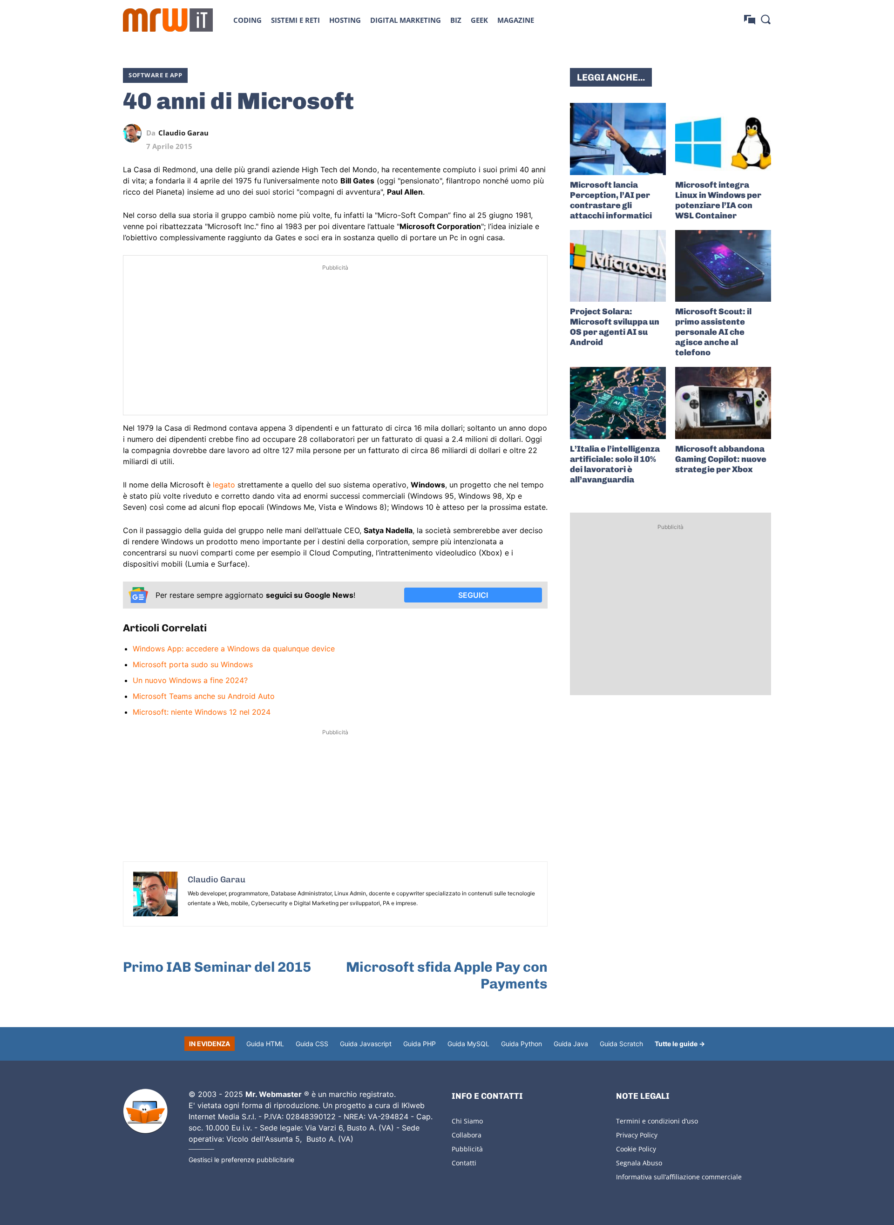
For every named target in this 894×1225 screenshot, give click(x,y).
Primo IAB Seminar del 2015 (217, 967)
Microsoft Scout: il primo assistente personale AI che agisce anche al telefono (713, 332)
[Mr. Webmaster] (145, 1111)
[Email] (538, 133)
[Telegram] (517, 133)
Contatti (464, 1162)
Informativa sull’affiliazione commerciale (679, 1176)
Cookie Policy (636, 1148)
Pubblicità (467, 1148)
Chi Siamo (467, 1121)
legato (224, 484)
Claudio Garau (183, 132)
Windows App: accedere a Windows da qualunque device (234, 648)
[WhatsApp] (495, 133)
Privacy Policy (636, 1134)
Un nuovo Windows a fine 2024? (190, 680)
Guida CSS (312, 1044)
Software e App (155, 75)
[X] (452, 133)
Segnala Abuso (639, 1162)
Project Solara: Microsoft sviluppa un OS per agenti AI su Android (614, 326)
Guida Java (571, 1044)
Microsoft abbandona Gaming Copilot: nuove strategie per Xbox (720, 459)
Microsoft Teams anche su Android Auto (204, 696)
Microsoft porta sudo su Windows (193, 664)
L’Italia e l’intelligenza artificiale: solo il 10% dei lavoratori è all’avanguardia (615, 464)
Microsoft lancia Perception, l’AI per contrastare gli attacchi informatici (611, 200)
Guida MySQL (468, 1044)
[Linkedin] (474, 133)
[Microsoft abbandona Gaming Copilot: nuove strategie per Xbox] (723, 403)
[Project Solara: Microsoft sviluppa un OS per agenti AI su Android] (618, 266)
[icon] (749, 20)
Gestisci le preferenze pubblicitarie (241, 1160)
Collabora (466, 1134)
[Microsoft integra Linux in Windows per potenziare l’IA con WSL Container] (723, 139)
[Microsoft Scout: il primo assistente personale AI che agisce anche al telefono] (723, 266)
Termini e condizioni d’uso (657, 1121)
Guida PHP (419, 1044)
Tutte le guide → (680, 1044)
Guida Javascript (366, 1044)
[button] (765, 19)
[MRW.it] (168, 20)
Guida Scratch (621, 1044)
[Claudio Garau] (134, 133)
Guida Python (521, 1044)
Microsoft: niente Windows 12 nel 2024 (202, 712)
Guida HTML (265, 1044)
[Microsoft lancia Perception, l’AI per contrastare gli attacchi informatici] (618, 139)
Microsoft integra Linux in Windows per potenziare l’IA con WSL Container (718, 200)
